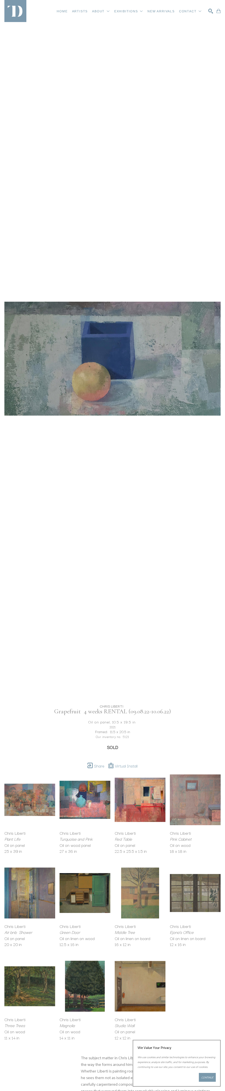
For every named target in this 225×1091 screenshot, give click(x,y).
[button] (101, 11)
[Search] (210, 11)
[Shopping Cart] (218, 11)
